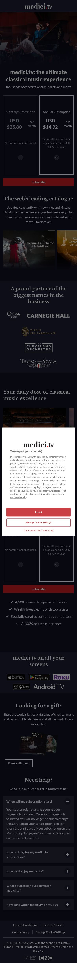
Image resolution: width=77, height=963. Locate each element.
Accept (38, 512)
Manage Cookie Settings (39, 522)
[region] (38, 481)
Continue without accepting (38, 530)
